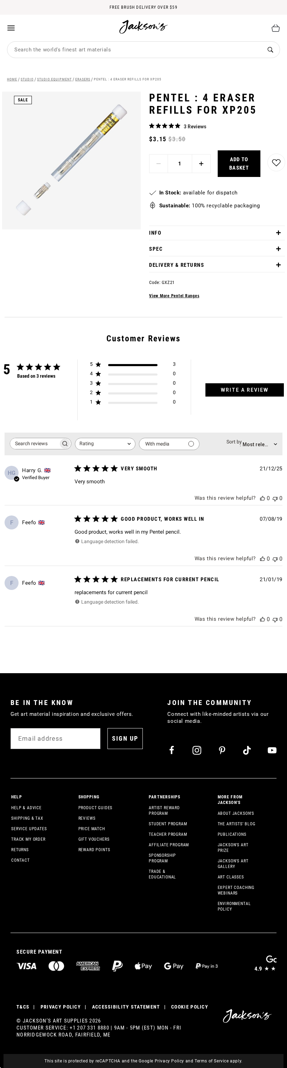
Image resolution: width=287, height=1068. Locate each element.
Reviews (87, 818)
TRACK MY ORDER (28, 839)
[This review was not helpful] (275, 498)
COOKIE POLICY (189, 1007)
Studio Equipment (54, 79)
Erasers (82, 79)
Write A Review (244, 390)
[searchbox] (34, 443)
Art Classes (231, 877)
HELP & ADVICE (26, 807)
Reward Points (94, 849)
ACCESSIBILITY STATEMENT (126, 1007)
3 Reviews (195, 126)
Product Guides (95, 807)
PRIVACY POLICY (61, 1007)
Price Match (91, 828)
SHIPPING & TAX (27, 818)
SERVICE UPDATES (29, 828)
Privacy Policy (169, 1061)
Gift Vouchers (94, 839)
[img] (151, 125)
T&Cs (22, 1007)
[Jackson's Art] (144, 27)
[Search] (270, 50)
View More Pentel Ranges (174, 295)
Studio (27, 79)
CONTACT (20, 860)
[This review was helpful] (262, 498)
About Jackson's (236, 813)
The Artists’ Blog (236, 823)
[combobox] (134, 50)
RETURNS (20, 849)
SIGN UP (125, 738)
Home (12, 79)
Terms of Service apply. (219, 1061)
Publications (232, 834)
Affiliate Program (169, 844)
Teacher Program (168, 834)
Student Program (168, 823)
